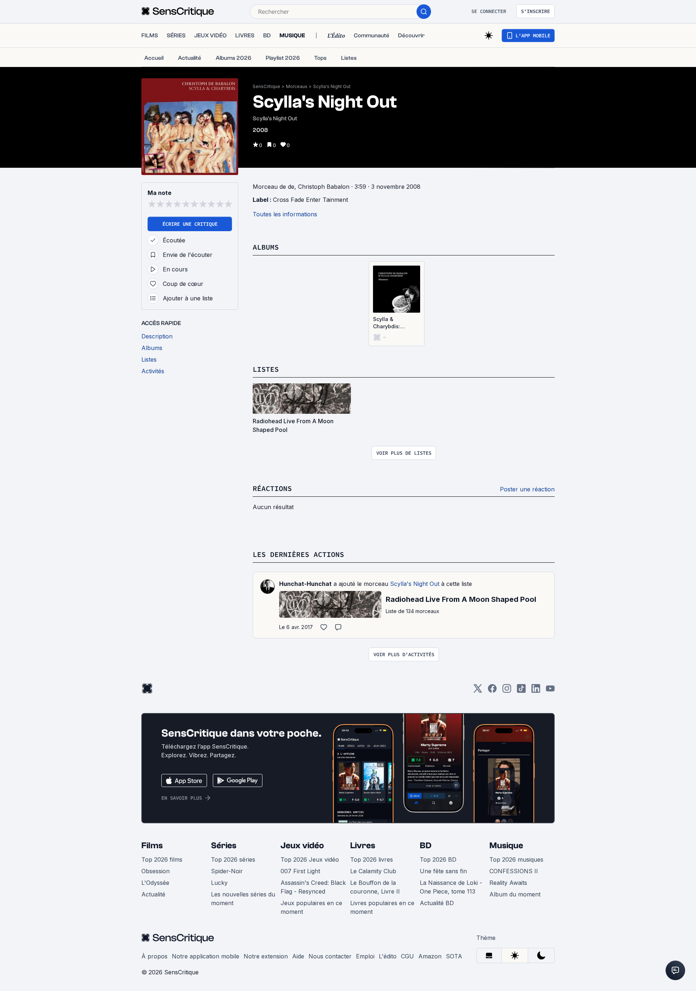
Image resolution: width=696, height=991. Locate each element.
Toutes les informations (285, 214)
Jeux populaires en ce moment (311, 907)
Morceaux (296, 86)
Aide (298, 956)
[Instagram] (506, 691)
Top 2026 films (161, 859)
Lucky (219, 882)
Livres (362, 845)
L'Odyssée (155, 882)
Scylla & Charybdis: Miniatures (386, 323)
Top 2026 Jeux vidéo (310, 859)
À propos (154, 956)
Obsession (155, 871)
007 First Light (300, 871)
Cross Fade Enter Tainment (310, 199)
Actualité (153, 894)
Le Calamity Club (373, 871)
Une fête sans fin (443, 871)
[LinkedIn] (535, 691)
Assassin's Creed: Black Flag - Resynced (313, 887)
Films (152, 845)
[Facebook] (492, 691)
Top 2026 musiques (516, 859)
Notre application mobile (205, 956)
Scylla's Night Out (332, 86)
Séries (223, 845)
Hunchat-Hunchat (305, 583)
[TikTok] (521, 691)
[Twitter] (477, 691)
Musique (506, 845)
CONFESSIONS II (513, 871)
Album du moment (514, 894)
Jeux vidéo (302, 845)
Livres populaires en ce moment (382, 907)
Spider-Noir (227, 871)
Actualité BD (437, 903)
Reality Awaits (508, 882)
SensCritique (266, 86)
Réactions (272, 488)
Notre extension (266, 956)
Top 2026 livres (371, 859)
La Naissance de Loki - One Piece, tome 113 (451, 887)
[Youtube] (550, 691)
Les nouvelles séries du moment (243, 899)
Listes (266, 369)
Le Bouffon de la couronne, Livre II (375, 887)
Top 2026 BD (438, 859)
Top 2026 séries (233, 859)
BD (425, 845)
